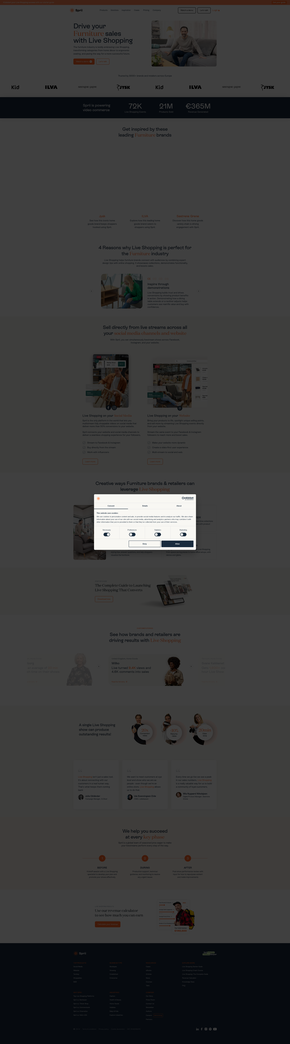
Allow (177, 544)
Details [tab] (145, 506)
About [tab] (178, 506)
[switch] (132, 534)
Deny (145, 544)
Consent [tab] (111, 506)
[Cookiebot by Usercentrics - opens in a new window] (183, 498)
